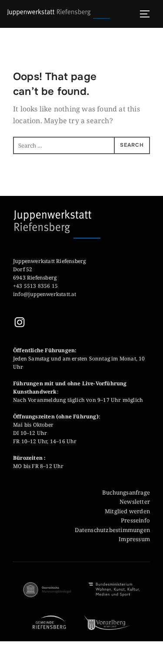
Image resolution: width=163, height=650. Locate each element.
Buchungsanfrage (126, 492)
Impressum (134, 539)
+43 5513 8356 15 (35, 286)
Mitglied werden (127, 511)
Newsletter (135, 501)
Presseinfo (135, 520)
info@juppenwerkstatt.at (45, 294)
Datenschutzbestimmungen (112, 530)
